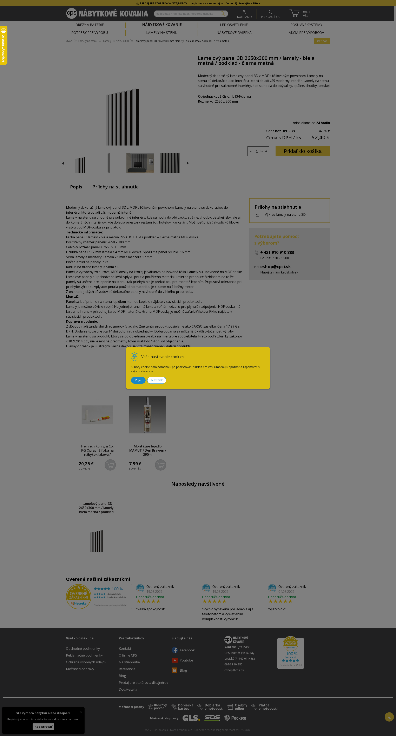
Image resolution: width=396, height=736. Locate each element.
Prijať (138, 380)
